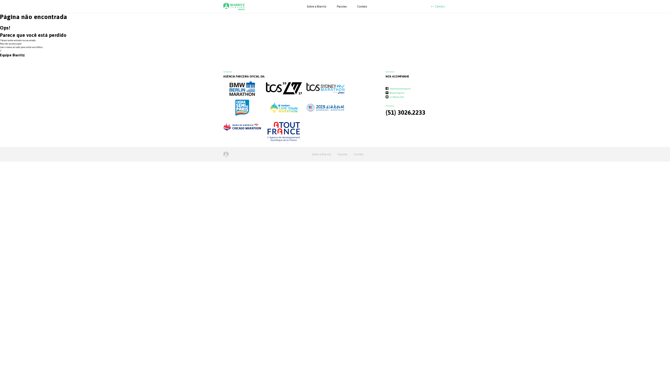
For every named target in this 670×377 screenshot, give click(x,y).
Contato (362, 6)
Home (226, 154)
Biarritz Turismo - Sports (234, 6)
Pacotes (342, 6)
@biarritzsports (396, 93)
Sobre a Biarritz (316, 6)
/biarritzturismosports (400, 88)
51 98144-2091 (396, 97)
